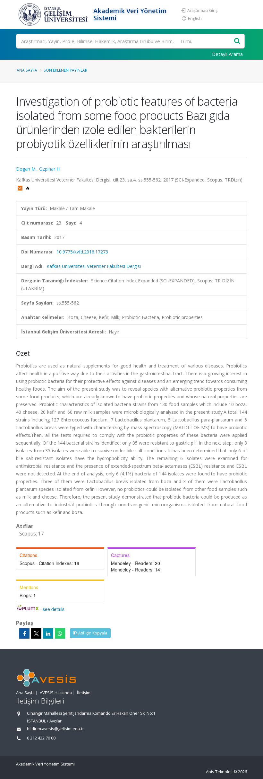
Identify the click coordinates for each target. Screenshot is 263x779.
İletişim (83, 692)
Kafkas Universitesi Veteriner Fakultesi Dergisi (94, 266)
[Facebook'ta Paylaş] (24, 633)
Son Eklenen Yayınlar (65, 70)
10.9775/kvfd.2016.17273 (82, 252)
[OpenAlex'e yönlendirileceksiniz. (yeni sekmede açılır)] (27, 187)
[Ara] (237, 41)
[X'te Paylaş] (36, 633)
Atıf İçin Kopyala (92, 633)
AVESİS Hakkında (56, 692)
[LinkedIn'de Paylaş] (48, 633)
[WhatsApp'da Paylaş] (60, 633)
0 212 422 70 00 (41, 738)
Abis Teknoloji (219, 772)
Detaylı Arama (227, 54)
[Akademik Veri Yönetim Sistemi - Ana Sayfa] (54, 14)
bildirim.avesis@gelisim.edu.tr (55, 728)
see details (53, 609)
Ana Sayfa (27, 70)
